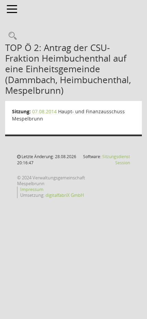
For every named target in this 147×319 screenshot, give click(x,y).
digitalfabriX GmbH (64, 195)
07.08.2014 (44, 111)
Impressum (31, 189)
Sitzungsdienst (116, 160)
